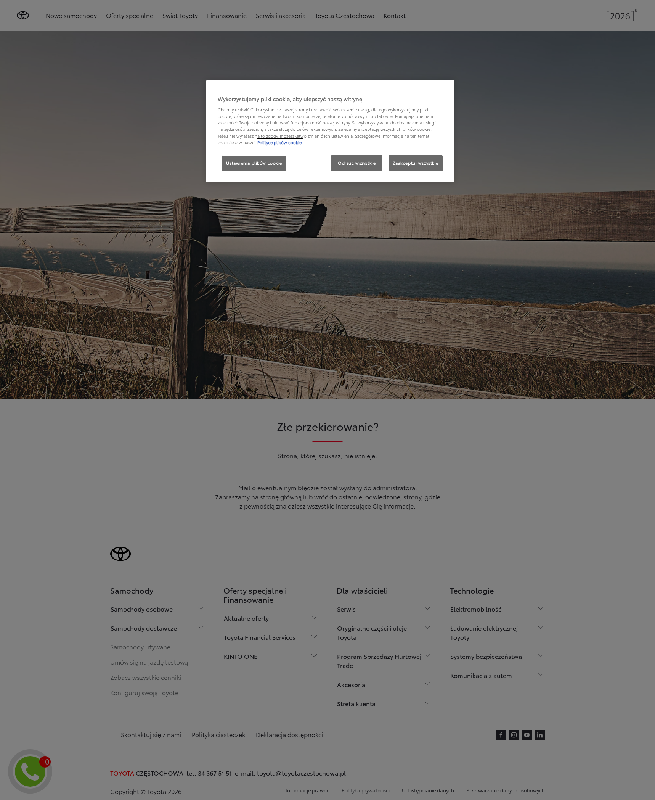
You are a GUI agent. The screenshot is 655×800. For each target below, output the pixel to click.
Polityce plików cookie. (280, 142)
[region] (330, 131)
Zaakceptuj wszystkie (415, 163)
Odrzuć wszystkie (357, 163)
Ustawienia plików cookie (254, 163)
